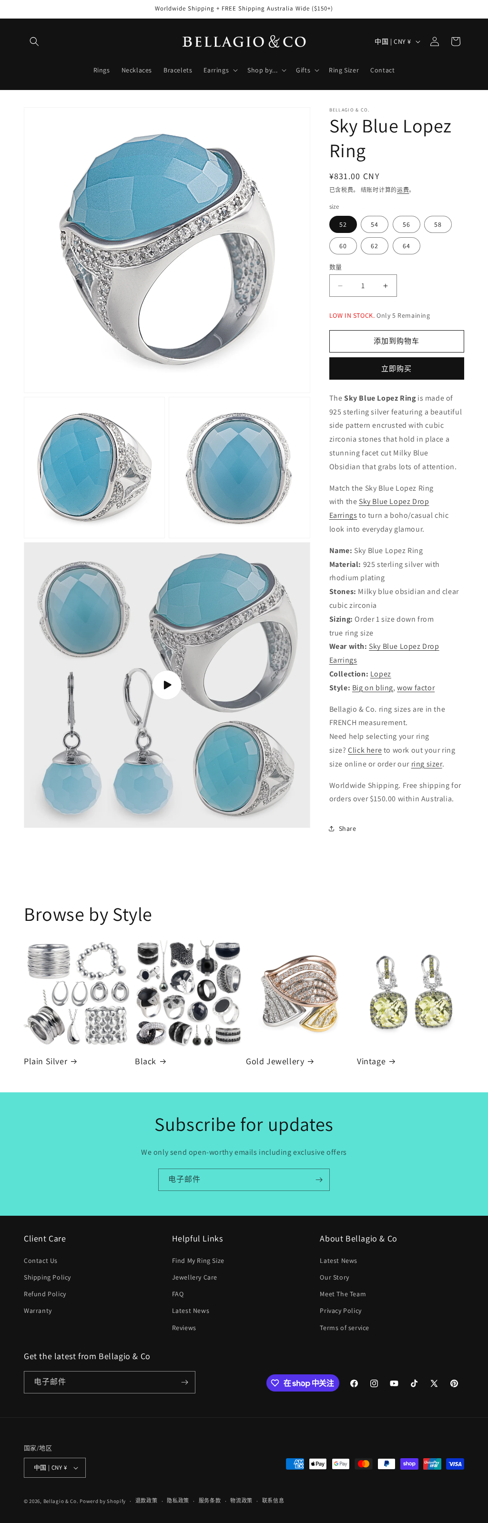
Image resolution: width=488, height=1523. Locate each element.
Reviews (184, 1327)
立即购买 (396, 368)
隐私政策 (178, 1500)
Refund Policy (45, 1294)
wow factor (416, 688)
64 (406, 246)
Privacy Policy (340, 1310)
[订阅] (318, 1180)
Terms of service (344, 1327)
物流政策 (241, 1500)
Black (145, 1061)
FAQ (178, 1294)
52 (343, 224)
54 (374, 224)
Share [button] (347, 828)
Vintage (371, 1061)
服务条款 (210, 1500)
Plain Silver (45, 1061)
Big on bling (372, 688)
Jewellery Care (194, 1277)
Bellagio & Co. (61, 1501)
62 (374, 246)
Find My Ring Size (198, 1260)
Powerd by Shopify (103, 1501)
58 (438, 224)
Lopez (380, 674)
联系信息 (273, 1500)
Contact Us (41, 1260)
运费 (403, 189)
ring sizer (426, 764)
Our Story (334, 1277)
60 (343, 246)
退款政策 (146, 1500)
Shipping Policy (47, 1277)
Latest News (191, 1310)
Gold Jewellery (275, 1061)
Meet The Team (343, 1294)
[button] (34, 41)
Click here (365, 750)
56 (406, 224)
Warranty (38, 1310)
